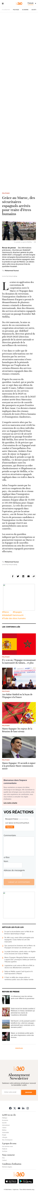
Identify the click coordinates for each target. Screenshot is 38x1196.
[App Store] (11, 1181)
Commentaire (10, 835)
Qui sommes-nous (7, 1146)
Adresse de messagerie (14, 870)
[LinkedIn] (23, 1108)
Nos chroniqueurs (7, 1140)
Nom (6, 861)
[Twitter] (14, 1108)
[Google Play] (26, 1181)
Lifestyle (4, 1137)
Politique (16, 9)
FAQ (3, 1158)
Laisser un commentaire (19, 882)
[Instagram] (27, 1108)
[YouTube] (19, 1108)
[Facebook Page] (10, 1108)
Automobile (5, 1132)
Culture (4, 1127)
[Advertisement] (19, 100)
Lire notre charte (10, 803)
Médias (4, 1130)
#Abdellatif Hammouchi (12, 615)
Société (34, 9)
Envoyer (28, 1092)
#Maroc (5, 612)
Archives (4, 1151)
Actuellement (6, 9)
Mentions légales (7, 1167)
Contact (4, 1160)
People (4, 1135)
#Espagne (17, 612)
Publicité (4, 1149)
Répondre (9, 827)
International (6, 1125)
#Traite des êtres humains (14, 618)
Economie (25, 9)
